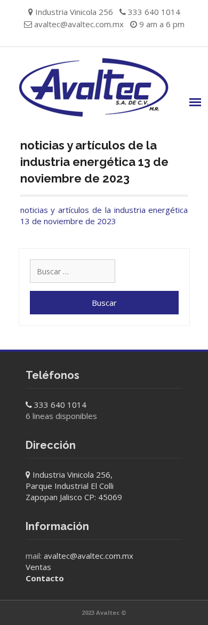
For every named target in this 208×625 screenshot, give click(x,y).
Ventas (38, 566)
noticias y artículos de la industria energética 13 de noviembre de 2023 (104, 215)
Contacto (45, 578)
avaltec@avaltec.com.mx (79, 24)
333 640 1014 (60, 404)
